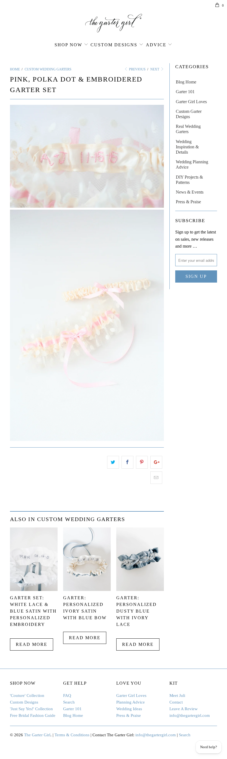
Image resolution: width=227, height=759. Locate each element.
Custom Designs (114, 44)
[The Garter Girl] (113, 23)
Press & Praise (188, 201)
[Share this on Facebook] (127, 462)
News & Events (189, 192)
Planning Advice (130, 702)
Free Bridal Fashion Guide (32, 715)
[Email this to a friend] (156, 477)
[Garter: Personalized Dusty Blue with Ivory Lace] (140, 589)
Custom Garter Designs (189, 114)
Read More (31, 644)
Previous (137, 69)
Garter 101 (185, 91)
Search (69, 702)
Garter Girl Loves (191, 101)
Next (155, 69)
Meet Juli (177, 695)
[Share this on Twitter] (113, 462)
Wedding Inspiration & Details (187, 146)
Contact (176, 702)
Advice (156, 44)
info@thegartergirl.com (189, 715)
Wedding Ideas (129, 709)
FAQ (67, 695)
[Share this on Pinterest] (142, 462)
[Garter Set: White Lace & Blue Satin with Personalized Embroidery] (34, 589)
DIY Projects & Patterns (189, 180)
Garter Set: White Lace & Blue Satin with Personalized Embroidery (33, 611)
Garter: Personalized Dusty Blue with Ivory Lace (136, 611)
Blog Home (186, 82)
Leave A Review (183, 709)
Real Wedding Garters (188, 129)
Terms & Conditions (72, 735)
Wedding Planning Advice (192, 164)
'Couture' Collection (27, 695)
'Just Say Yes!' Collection (31, 709)
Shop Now (68, 44)
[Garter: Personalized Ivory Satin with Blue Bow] (87, 589)
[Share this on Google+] (156, 462)
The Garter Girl (37, 735)
